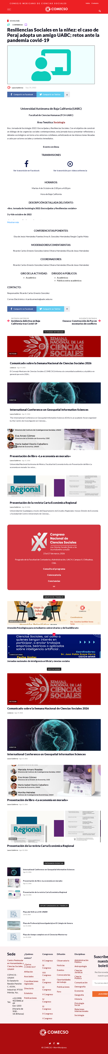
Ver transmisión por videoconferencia (70, 170)
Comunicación (81, 982)
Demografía (80, 986)
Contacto (95, 3)
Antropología (81, 966)
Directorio (29, 988)
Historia (78, 999)
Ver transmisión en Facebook (26, 170)
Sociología (14, 21)
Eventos (60, 970)
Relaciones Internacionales (81, 1010)
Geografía (79, 995)
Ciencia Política (78, 977)
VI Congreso (46, 988)
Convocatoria (54, 575)
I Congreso (47, 1018)
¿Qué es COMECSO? (30, 965)
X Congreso (47, 960)
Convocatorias (63, 975)
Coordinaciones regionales (31, 982)
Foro (59, 991)
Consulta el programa (54, 569)
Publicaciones (30, 998)
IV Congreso (46, 1000)
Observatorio (63, 960)
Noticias (61, 965)
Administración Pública (81, 961)
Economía (79, 990)
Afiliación (28, 971)
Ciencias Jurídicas (79, 971)
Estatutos (28, 993)
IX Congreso (46, 966)
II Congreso (47, 1013)
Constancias (54, 581)
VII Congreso (46, 981)
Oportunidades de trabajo (64, 980)
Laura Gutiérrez (17, 88)
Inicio (88, 3)
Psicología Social (79, 1004)
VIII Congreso (46, 973)
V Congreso (47, 994)
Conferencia (17, 25)
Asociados (29, 976)
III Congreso (46, 1007)
